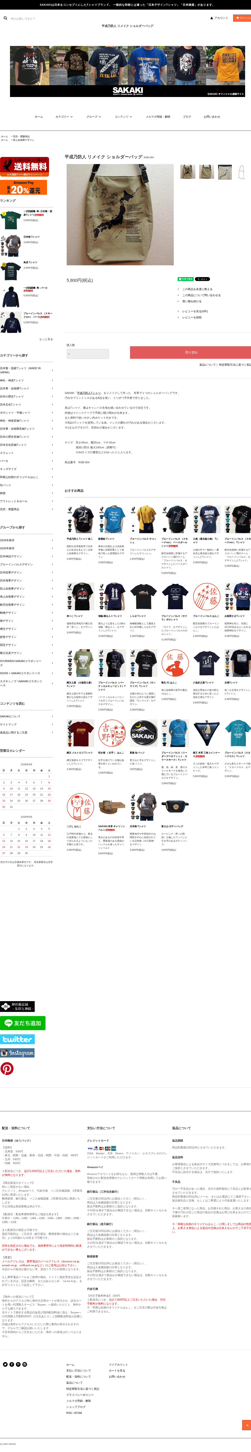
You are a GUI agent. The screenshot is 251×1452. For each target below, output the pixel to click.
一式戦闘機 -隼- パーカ (35, 288)
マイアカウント (118, 1364)
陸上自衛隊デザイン (23, 140)
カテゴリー (62, 116)
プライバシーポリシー (80, 1394)
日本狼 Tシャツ (32, 236)
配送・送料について (78, 1376)
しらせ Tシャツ (138, 616)
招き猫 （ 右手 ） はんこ (111, 752)
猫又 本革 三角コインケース (206, 754)
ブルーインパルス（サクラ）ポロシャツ (174, 618)
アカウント (221, 17)
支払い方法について (78, 1370)
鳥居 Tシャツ (30, 262)
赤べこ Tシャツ (75, 616)
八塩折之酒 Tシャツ (203, 682)
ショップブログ (75, 1406)
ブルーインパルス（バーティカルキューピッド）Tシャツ (112, 686)
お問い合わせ (212, 116)
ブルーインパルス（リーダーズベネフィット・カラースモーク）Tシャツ (174, 756)
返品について (207, 364)
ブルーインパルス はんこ (206, 616)
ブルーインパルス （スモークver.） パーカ (38, 315)
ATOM (78, 1412)
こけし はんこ (74, 826)
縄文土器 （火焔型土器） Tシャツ (80, 684)
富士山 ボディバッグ (172, 826)
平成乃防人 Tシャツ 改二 (80, 538)
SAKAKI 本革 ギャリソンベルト (111, 828)
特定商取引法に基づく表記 (82, 1388)
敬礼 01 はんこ (169, 682)
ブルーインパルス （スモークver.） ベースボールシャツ (174, 542)
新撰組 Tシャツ (106, 538)
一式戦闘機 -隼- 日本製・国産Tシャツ (38, 213)
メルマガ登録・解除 (158, 116)
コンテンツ (121, 116)
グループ (91, 116)
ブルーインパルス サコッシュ (143, 540)
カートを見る (117, 1370)
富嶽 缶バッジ (137, 752)
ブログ (187, 116)
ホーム (39, 116)
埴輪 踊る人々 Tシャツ (110, 616)
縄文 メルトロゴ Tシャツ (80, 752)
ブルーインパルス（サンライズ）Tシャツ (143, 684)
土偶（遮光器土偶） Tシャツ (205, 540)
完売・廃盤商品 (21, 136)
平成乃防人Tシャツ (89, 393)
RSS (69, 1412)
